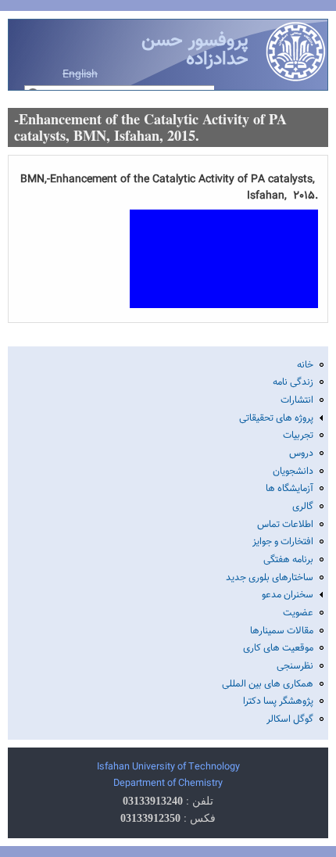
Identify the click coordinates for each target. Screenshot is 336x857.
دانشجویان (293, 471)
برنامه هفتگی (288, 560)
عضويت (298, 613)
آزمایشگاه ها (289, 489)
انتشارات (297, 400)
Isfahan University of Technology (168, 767)
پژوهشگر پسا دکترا (278, 701)
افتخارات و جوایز (282, 542)
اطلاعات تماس (285, 524)
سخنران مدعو (287, 595)
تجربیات (298, 435)
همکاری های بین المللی (267, 684)
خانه (305, 365)
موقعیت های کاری (278, 648)
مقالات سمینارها (281, 631)
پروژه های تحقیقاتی (276, 418)
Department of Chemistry (168, 783)
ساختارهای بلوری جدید (269, 578)
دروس (301, 453)
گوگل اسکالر (289, 719)
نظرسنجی (295, 666)
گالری (302, 507)
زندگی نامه (293, 382)
